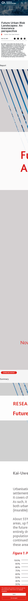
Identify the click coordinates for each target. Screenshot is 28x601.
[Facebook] (24, 39)
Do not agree (14, 598)
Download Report (9, 372)
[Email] (21, 39)
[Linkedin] (17, 39)
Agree (14, 594)
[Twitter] (14, 39)
